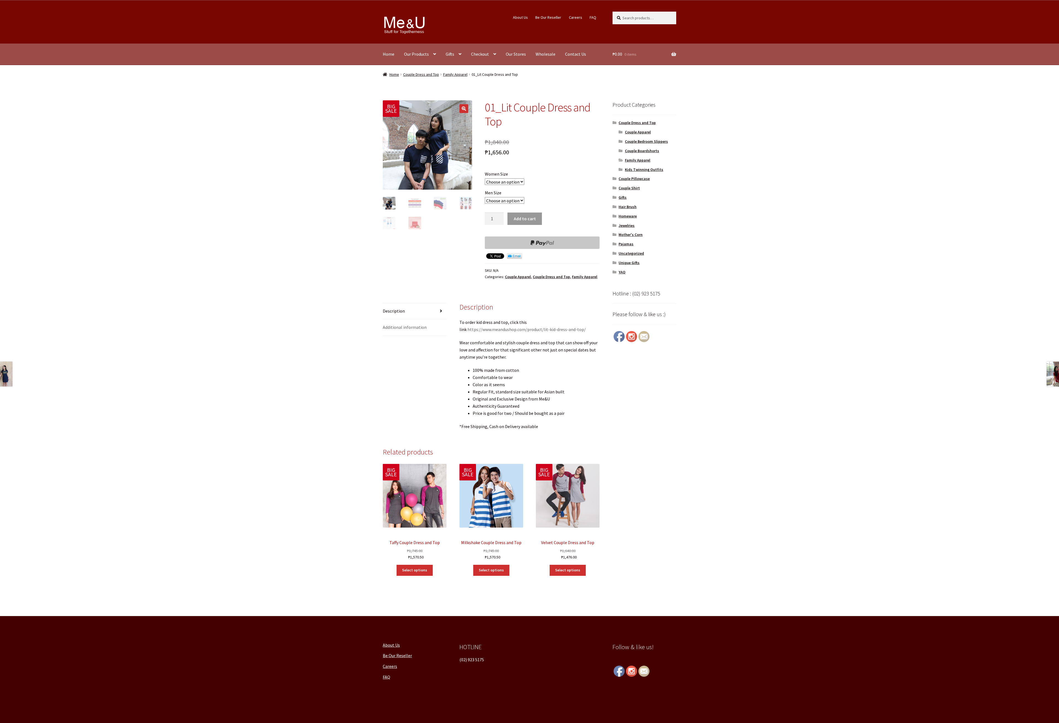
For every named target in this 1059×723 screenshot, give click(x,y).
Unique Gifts (629, 262)
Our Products (416, 54)
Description (394, 311)
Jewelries (627, 225)
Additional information (405, 327)
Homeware (628, 216)
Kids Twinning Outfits (644, 169)
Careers (575, 17)
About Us (520, 17)
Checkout (480, 54)
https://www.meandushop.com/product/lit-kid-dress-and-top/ (526, 329)
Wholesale (545, 54)
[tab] (414, 311)
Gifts (450, 54)
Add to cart (525, 218)
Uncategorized (631, 253)
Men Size (493, 192)
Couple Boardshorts (642, 150)
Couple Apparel (518, 276)
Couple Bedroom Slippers (646, 141)
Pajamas (626, 243)
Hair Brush (628, 206)
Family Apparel (455, 74)
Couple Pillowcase (634, 178)
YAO (622, 272)
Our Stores (516, 54)
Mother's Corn (631, 234)
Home (388, 54)
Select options (414, 570)
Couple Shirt (629, 188)
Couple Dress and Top (421, 74)
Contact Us (575, 54)
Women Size (496, 174)
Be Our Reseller (548, 17)
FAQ (593, 17)
